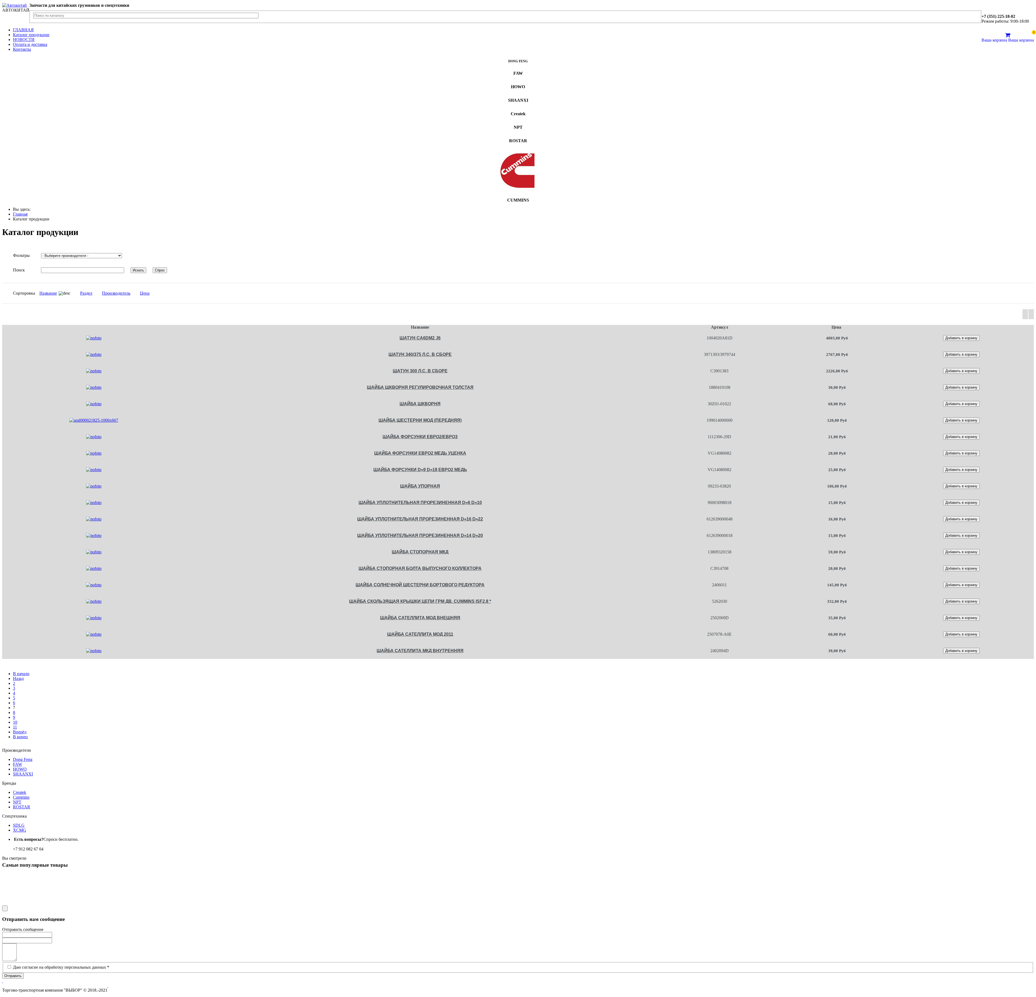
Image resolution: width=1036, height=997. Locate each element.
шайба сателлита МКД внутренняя (420, 650)
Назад (18, 678)
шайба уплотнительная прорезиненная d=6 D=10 (420, 502)
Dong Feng (22, 759)
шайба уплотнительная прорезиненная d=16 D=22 (420, 519)
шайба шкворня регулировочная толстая (420, 387)
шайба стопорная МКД (420, 552)
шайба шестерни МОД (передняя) (420, 420)
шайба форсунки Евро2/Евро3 (420, 436)
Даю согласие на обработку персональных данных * (61, 967)
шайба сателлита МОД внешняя (420, 617)
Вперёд (19, 732)
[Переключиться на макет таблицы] (1025, 314)
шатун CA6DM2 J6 (420, 338)
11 (15, 727)
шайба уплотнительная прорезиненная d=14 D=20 (420, 535)
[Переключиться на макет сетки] (1031, 314)
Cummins (21, 797)
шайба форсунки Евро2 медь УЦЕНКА (420, 453)
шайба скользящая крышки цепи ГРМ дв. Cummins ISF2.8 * (420, 601)
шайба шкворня (420, 403)
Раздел (86, 293)
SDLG (19, 825)
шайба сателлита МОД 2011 (420, 634)
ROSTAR (21, 807)
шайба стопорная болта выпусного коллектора (420, 568)
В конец (20, 736)
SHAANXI (23, 774)
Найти (254, 17)
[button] (2, 981)
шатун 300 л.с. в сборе (420, 371)
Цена (144, 293)
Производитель (116, 293)
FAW (17, 764)
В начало (21, 673)
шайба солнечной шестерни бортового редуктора (420, 585)
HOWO (20, 769)
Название (48, 293)
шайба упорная (420, 486)
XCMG (19, 830)
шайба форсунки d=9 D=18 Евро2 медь (420, 469)
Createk (19, 792)
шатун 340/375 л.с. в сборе (420, 354)
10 (15, 722)
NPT (17, 802)
